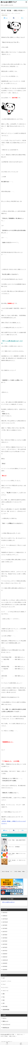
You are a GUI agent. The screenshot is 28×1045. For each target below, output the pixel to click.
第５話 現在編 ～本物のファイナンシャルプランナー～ (16, 854)
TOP (8, 1034)
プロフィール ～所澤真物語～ (14, 846)
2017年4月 (5, 941)
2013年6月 (5, 969)
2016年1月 (5, 956)
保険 (3, 993)
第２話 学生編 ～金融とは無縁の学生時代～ (16, 841)
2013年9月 (5, 963)
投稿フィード (5, 1021)
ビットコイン (5, 987)
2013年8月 (5, 966)
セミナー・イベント (7, 981)
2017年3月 (5, 944)
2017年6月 (5, 934)
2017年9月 (5, 925)
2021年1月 (5, 912)
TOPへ (21, 1044)
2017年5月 (5, 937)
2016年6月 (5, 953)
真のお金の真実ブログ (9, 2)
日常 (3, 1003)
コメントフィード (6, 1024)
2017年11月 (5, 918)
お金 (3, 977)
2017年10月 (5, 922)
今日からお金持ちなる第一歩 (8, 902)
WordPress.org (6, 1027)
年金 (3, 997)
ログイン (4, 1018)
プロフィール (4, 15)
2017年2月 (5, 947)
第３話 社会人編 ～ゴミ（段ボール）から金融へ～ (16, 861)
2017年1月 (5, 950)
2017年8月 (5, 928)
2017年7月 (5, 931)
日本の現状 (5, 1006)
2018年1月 (5, 915)
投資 (3, 1000)
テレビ (4, 984)
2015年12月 (5, 960)
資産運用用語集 (6, 1009)
